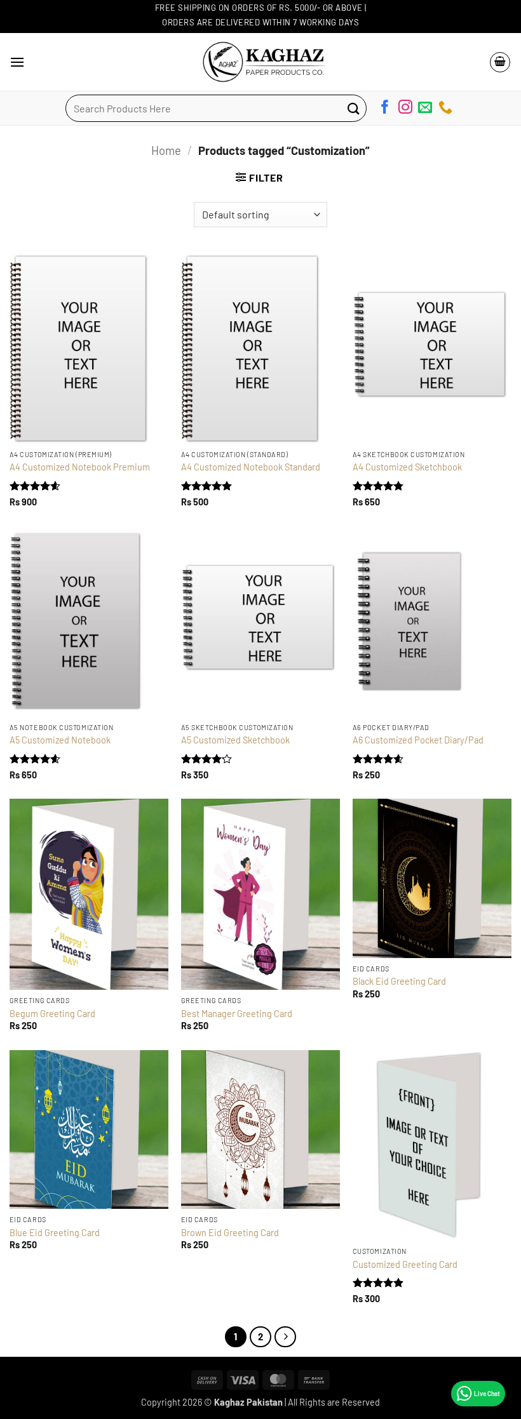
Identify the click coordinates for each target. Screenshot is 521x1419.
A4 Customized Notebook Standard (250, 467)
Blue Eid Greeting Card (55, 1232)
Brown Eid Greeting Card (230, 1232)
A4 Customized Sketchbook (407, 467)
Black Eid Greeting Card (399, 981)
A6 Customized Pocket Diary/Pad (418, 740)
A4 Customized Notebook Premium (80, 467)
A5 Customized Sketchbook (235, 740)
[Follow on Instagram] (405, 109)
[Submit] (353, 108)
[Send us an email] (425, 109)
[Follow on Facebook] (385, 109)
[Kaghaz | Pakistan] (260, 62)
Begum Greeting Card (52, 1013)
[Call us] (445, 109)
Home (166, 150)
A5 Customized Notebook (60, 740)
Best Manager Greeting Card (236, 1013)
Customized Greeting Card (405, 1264)
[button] (17, 61)
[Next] (285, 1337)
